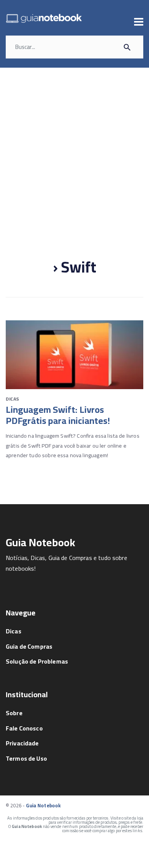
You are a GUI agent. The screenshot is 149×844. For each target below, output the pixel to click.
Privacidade (22, 743)
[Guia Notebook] (44, 19)
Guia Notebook (43, 805)
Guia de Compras (29, 646)
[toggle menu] (138, 22)
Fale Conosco (24, 728)
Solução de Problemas (37, 661)
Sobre (14, 713)
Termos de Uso (26, 758)
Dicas (12, 398)
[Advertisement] (74, 146)
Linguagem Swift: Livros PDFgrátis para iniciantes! (58, 415)
